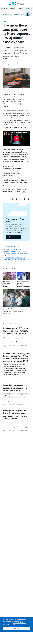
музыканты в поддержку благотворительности (16, 253)
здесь (24, 191)
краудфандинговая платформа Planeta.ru (14, 251)
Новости (5, 21)
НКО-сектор (18, 404)
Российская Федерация (12, 246)
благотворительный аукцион (14, 249)
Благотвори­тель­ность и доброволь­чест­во (14, 63)
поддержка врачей (8, 255)
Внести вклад (13, 237)
